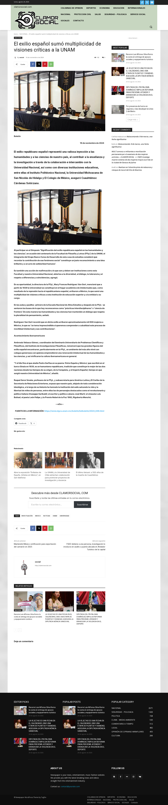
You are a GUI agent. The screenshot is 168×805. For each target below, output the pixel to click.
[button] (151, 27)
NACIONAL (24, 34)
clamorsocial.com (23, 7)
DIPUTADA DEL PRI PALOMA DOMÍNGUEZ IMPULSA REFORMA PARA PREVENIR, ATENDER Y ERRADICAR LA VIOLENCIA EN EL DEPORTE (89, 619)
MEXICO (38, 516)
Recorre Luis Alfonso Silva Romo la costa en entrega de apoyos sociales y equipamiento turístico (28, 616)
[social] (15, 57)
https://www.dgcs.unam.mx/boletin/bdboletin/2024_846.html (74, 411)
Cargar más (132, 119)
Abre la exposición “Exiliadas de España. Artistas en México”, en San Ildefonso (27, 475)
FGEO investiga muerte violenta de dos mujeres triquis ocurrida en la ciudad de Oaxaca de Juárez (132, 160)
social (21, 57)
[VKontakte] (140, 776)
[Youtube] (152, 2)
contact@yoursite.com (70, 786)
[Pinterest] (45, 64)
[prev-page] (15, 630)
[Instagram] (133, 776)
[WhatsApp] (51, 64)
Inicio (16, 34)
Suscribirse (82, 504)
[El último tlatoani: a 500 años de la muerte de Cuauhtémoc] (90, 460)
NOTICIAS (46, 516)
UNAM (55, 516)
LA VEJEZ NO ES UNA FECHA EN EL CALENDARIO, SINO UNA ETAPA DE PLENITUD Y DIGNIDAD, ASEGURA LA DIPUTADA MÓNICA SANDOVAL (140, 73)
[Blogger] (114, 776)
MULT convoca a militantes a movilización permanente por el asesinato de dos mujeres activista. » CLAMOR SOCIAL (130, 154)
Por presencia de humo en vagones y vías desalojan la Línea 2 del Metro (139, 108)
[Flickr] (127, 776)
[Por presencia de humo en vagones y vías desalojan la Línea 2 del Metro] (118, 109)
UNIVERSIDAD (64, 516)
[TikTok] (142, 2)
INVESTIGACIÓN (27, 516)
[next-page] (19, 630)
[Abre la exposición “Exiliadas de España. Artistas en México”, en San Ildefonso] (28, 460)
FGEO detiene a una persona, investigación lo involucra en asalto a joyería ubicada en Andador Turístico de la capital (84, 547)
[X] (147, 2)
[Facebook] (32, 64)
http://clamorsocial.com (43, 565)
